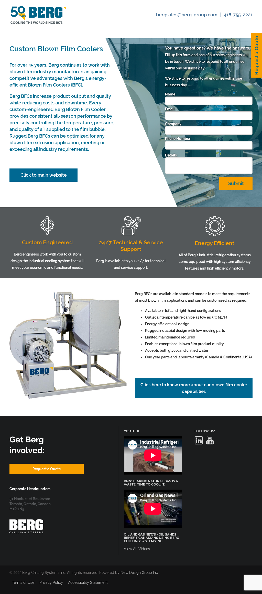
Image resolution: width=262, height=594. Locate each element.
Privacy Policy (51, 582)
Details (171, 155)
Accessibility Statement (88, 582)
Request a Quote (256, 55)
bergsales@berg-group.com (186, 14)
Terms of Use (23, 582)
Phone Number (177, 139)
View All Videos (137, 549)
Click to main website (43, 175)
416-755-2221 (238, 14)
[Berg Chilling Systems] (26, 522)
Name (170, 94)
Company (173, 124)
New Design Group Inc (139, 573)
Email (169, 109)
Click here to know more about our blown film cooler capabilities (193, 388)
